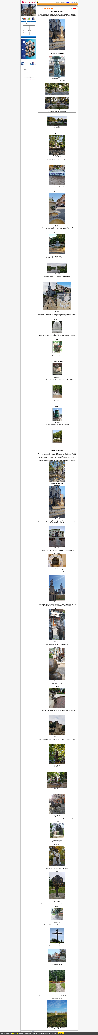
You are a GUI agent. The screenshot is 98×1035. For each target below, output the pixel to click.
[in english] (74, 8)
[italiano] (76, 8)
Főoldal (57, 2)
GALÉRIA (72, 4)
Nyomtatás (63, 2)
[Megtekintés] (28, 82)
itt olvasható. (15, 1033)
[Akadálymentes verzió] (37, 2)
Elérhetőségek (69, 2)
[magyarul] (72, 8)
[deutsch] (75, 8)
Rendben (61, 1033)
